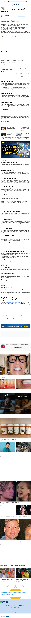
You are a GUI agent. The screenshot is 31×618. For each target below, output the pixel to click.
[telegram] (19, 587)
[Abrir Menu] (5, 1)
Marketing (14, 592)
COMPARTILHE (21, 16)
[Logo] (15, 4)
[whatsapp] (8, 587)
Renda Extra (3, 594)
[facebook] (12, 587)
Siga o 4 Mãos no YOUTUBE (15, 590)
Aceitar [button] (7, 616)
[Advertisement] (15, 43)
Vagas (12, 594)
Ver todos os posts (18, 347)
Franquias (10, 592)
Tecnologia (8, 594)
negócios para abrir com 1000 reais (12, 36)
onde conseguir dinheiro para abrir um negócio (13, 302)
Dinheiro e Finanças (4, 592)
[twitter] (15, 587)
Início (1, 7)
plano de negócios (18, 56)
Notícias (24, 592)
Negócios (3, 7)
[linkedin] (22, 587)
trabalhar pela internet (9, 139)
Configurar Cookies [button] (3, 616)
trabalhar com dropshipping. (8, 191)
